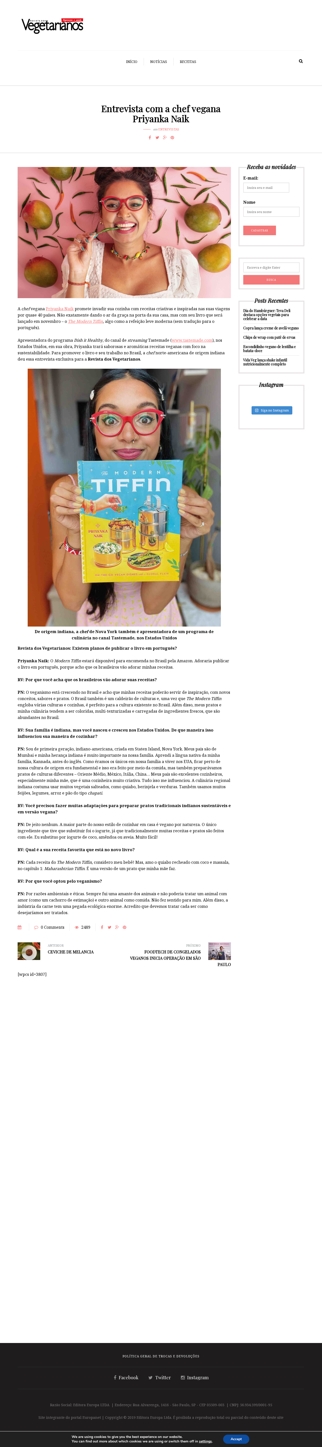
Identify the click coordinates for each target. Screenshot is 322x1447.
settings (205, 1441)
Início (131, 61)
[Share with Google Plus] (165, 137)
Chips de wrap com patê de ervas (269, 337)
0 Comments (52, 927)
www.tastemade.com (192, 340)
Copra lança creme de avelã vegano (271, 328)
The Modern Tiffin (85, 321)
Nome (249, 202)
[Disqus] (124, 1041)
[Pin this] (172, 137)
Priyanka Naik (60, 309)
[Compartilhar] (149, 137)
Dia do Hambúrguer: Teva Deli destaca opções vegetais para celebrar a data (266, 314)
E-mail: (250, 178)
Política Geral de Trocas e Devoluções (161, 1356)
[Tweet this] (157, 137)
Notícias (158, 61)
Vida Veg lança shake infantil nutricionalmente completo (265, 362)
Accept (236, 1439)
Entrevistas (168, 129)
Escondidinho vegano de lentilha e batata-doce (269, 348)
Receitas (188, 61)
